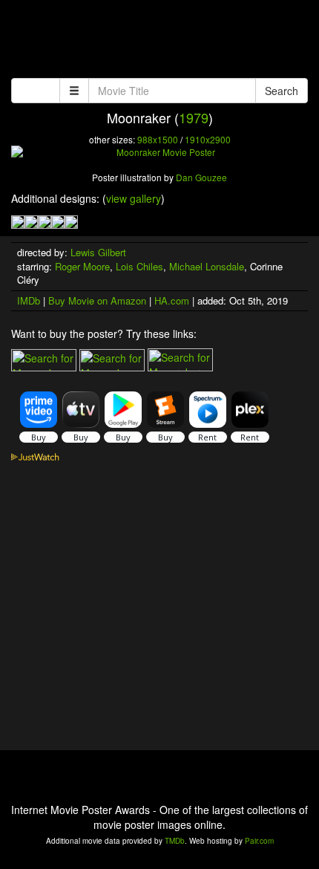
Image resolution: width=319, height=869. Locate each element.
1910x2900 (208, 139)
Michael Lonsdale (206, 266)
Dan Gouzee (201, 177)
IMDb (28, 300)
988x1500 (157, 139)
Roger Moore (82, 266)
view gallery (133, 198)
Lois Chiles (139, 266)
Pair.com (259, 841)
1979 (193, 117)
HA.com (171, 300)
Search (281, 90)
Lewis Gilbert (98, 252)
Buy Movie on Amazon (97, 300)
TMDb (175, 841)
